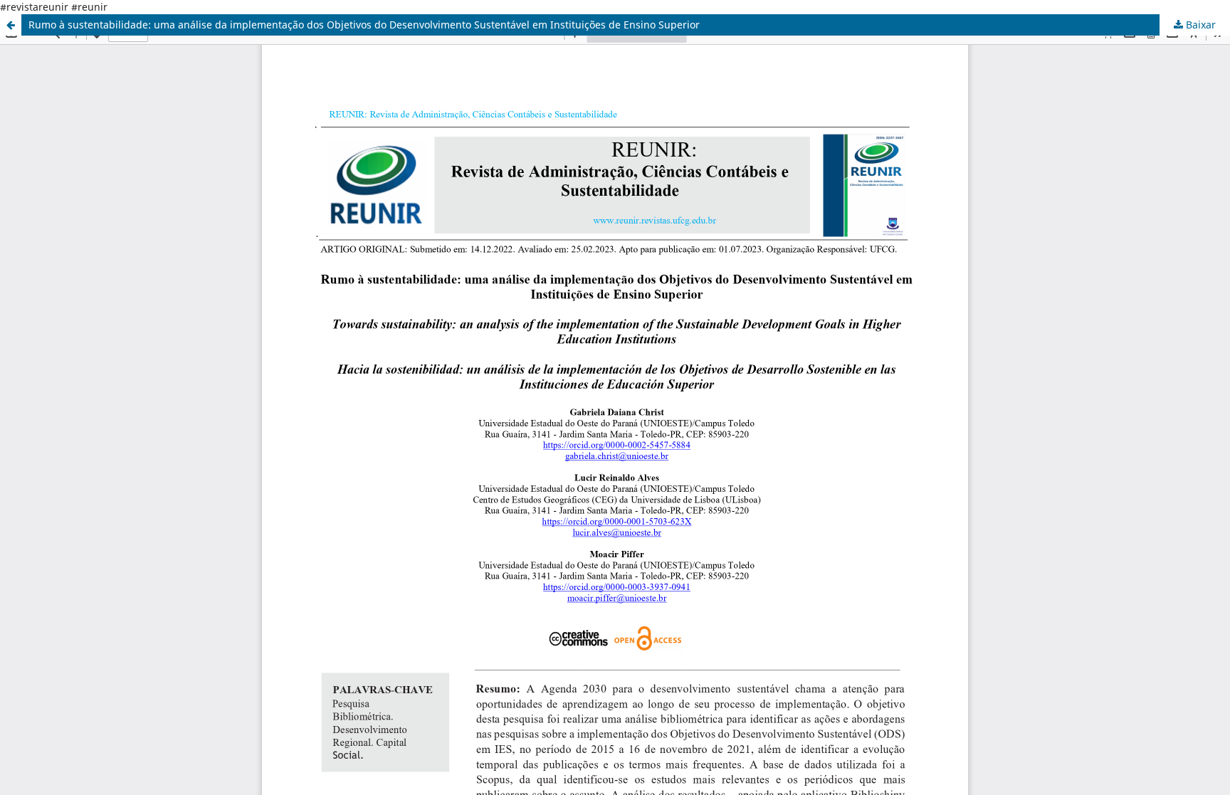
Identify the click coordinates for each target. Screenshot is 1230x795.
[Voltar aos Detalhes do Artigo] (10, 25)
